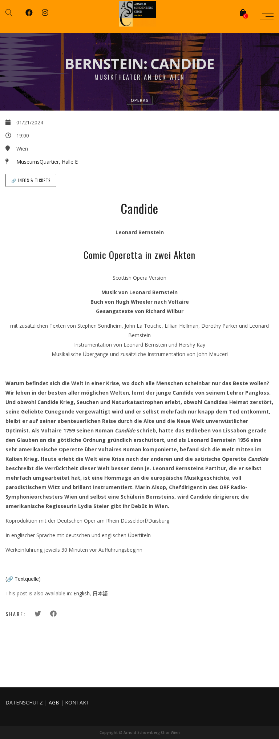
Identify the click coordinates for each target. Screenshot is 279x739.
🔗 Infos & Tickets (30, 180)
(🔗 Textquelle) (23, 578)
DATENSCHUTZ (24, 702)
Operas (140, 100)
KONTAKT (77, 702)
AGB (54, 702)
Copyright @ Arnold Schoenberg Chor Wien (140, 732)
